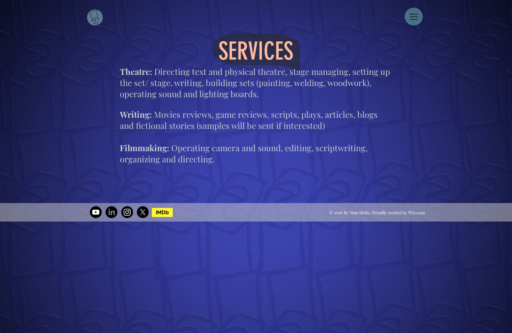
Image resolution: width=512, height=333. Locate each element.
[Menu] (414, 16)
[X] (143, 212)
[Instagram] (127, 212)
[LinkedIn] (111, 212)
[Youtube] (96, 212)
